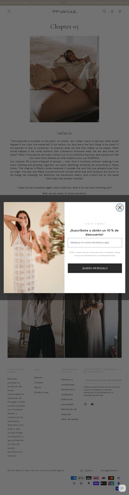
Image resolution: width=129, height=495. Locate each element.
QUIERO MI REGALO (94, 268)
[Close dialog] (120, 207)
